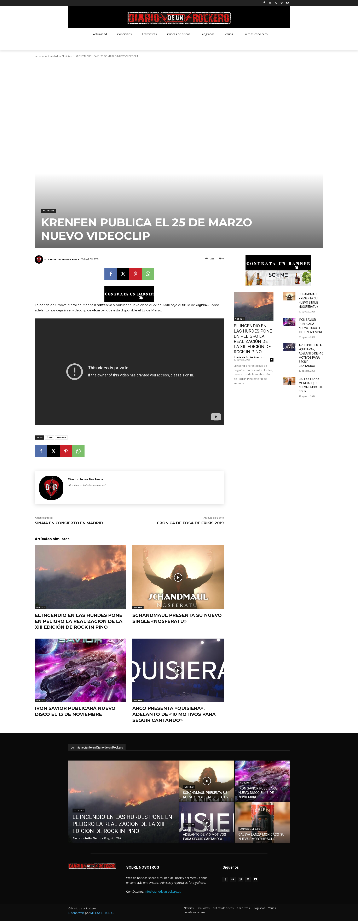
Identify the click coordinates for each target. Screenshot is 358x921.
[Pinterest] (135, 274)
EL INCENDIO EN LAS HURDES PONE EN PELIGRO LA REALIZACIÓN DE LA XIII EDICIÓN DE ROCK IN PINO (78, 621)
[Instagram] (270, 3)
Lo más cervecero (250, 829)
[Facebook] (264, 3)
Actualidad (51, 56)
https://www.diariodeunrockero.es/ (86, 485)
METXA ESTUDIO (101, 913)
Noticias (66, 56)
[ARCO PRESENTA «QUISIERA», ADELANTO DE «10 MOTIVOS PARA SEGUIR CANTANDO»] (178, 671)
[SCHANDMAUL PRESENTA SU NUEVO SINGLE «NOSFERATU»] (178, 577)
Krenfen (61, 437)
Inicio (38, 56)
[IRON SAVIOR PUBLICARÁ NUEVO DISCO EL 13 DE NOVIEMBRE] (80, 671)
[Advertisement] (179, 91)
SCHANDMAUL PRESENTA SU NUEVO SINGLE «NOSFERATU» (177, 618)
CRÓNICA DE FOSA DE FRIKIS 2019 (190, 523)
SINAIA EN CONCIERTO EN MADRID (69, 523)
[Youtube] (287, 3)
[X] (275, 3)
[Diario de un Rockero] (39, 259)
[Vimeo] (281, 3)
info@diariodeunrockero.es (163, 891)
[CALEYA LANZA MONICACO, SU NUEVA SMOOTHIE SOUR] (289, 381)
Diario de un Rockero (63, 259)
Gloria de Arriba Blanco (248, 357)
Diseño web (76, 913)
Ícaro (50, 437)
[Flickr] (233, 879)
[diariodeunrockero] (179, 18)
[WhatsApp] (148, 274)
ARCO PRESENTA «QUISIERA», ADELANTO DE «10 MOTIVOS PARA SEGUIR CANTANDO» (174, 714)
